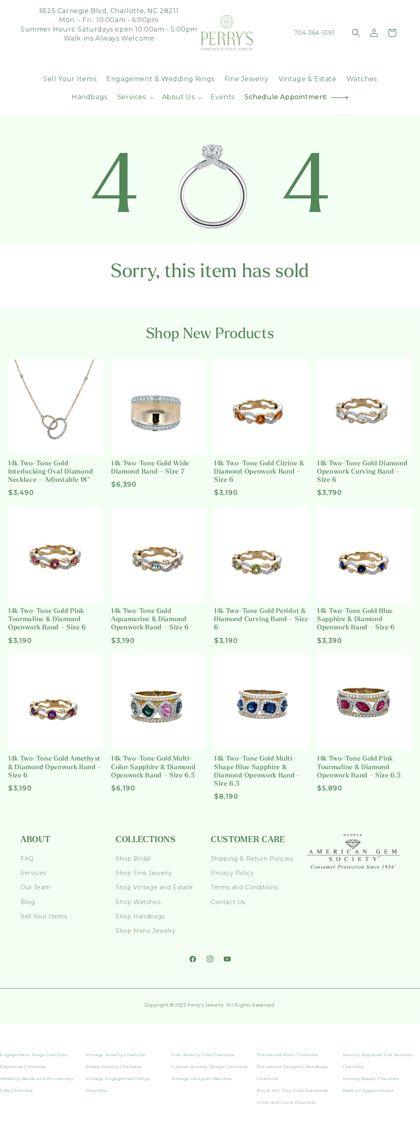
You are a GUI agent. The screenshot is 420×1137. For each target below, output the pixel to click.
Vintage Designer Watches (201, 1078)
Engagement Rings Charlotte (34, 1054)
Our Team (36, 887)
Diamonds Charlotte (23, 1066)
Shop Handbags (140, 916)
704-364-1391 (314, 32)
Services (33, 873)
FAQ (27, 858)
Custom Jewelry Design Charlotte (209, 1066)
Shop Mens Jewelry (146, 930)
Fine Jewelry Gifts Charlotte (203, 1054)
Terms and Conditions (244, 887)
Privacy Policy (232, 873)
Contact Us (228, 902)
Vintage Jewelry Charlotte (116, 1054)
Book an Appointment (367, 1090)
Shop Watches (138, 902)
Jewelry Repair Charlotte (370, 1078)
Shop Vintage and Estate (154, 887)
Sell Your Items (44, 916)
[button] (134, 97)
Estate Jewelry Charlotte (114, 1066)
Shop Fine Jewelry (144, 873)
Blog (28, 902)
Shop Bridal (133, 858)
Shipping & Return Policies (252, 858)
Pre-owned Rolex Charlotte (287, 1054)
